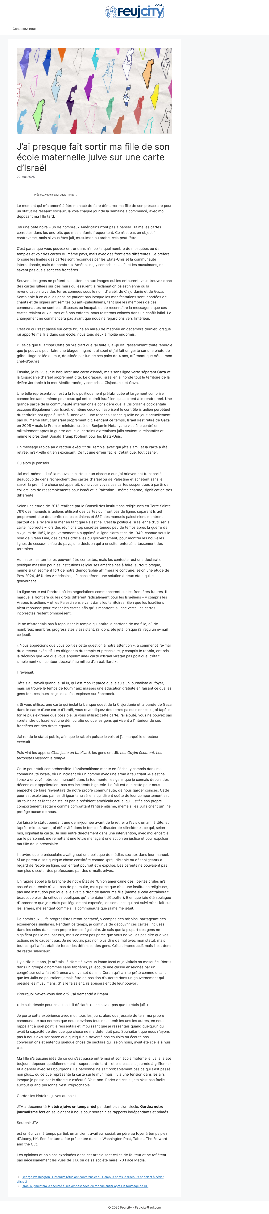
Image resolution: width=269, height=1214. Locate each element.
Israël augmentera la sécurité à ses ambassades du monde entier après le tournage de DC (85, 1186)
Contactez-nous (25, 29)
